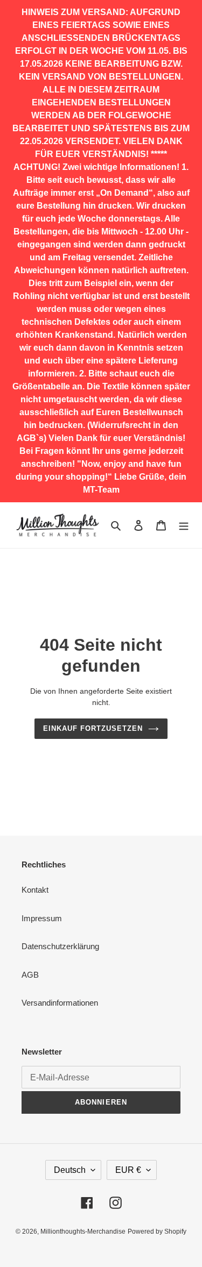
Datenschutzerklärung (60, 946)
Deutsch (70, 1170)
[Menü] (183, 525)
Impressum (42, 918)
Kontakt (35, 889)
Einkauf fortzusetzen (93, 728)
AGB (30, 974)
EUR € (128, 1170)
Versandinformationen (60, 1002)
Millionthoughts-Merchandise (83, 1231)
